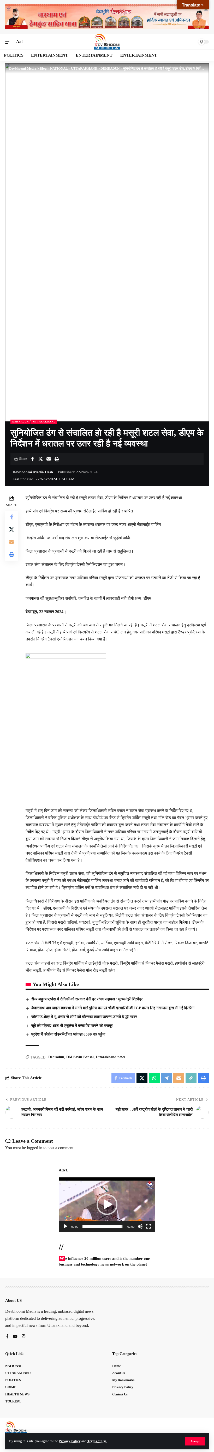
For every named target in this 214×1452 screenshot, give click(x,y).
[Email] (48, 459)
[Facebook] (7, 1336)
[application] (107, 1204)
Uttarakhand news (110, 1057)
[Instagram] (23, 1336)
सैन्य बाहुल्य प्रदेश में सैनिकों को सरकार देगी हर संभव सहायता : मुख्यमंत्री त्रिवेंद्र (87, 999)
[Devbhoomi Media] (107, 42)
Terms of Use (96, 1441)
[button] (195, 1441)
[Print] (56, 459)
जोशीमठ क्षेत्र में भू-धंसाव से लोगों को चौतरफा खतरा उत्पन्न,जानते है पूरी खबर (84, 1017)
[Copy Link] (191, 1078)
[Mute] (140, 1226)
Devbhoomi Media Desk (33, 472)
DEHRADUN (20, 421)
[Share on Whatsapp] (154, 1078)
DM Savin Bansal (80, 1057)
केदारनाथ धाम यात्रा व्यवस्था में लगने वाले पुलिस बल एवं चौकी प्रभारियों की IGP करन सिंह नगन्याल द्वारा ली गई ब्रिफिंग (112, 1008)
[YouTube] (15, 1336)
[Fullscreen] (148, 1226)
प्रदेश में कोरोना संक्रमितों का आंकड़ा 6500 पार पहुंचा (68, 1034)
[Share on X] (40, 459)
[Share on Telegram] (166, 1078)
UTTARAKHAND (44, 421)
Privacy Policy (70, 1441)
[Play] (65, 1226)
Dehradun (56, 1057)
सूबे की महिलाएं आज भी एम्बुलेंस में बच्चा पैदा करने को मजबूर (72, 1026)
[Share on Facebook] (32, 459)
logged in (34, 1148)
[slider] (102, 1226)
